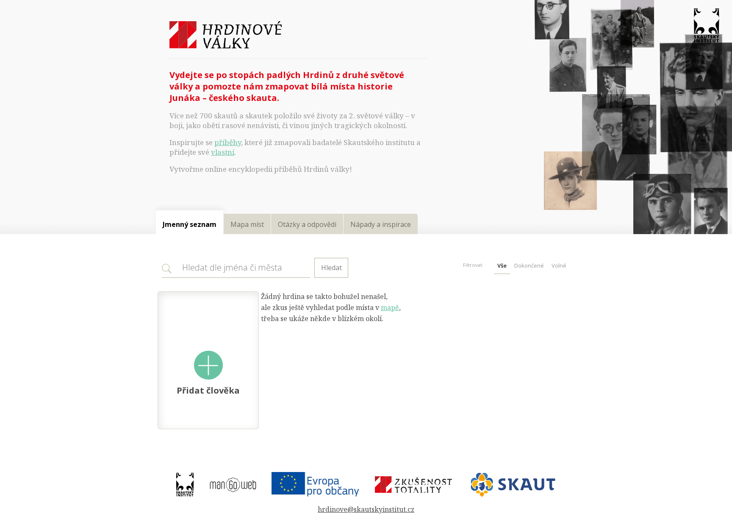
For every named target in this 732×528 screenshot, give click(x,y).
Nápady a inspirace (380, 225)
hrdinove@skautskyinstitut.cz (366, 509)
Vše (502, 265)
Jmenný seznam (189, 225)
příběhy (227, 142)
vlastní (222, 152)
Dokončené (529, 265)
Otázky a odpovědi (307, 225)
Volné (559, 265)
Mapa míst (247, 225)
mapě (390, 307)
